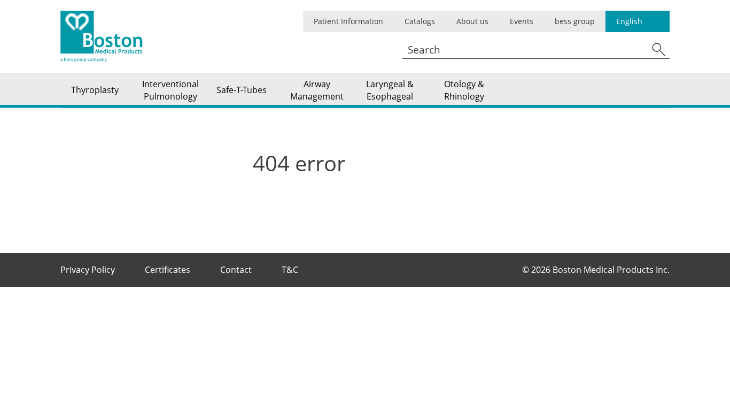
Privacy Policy (88, 270)
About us (472, 21)
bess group (575, 21)
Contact (237, 270)
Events (521, 21)
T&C (291, 270)
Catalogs (420, 21)
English (629, 21)
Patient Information (348, 21)
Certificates (168, 270)
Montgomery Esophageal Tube (123, 75)
